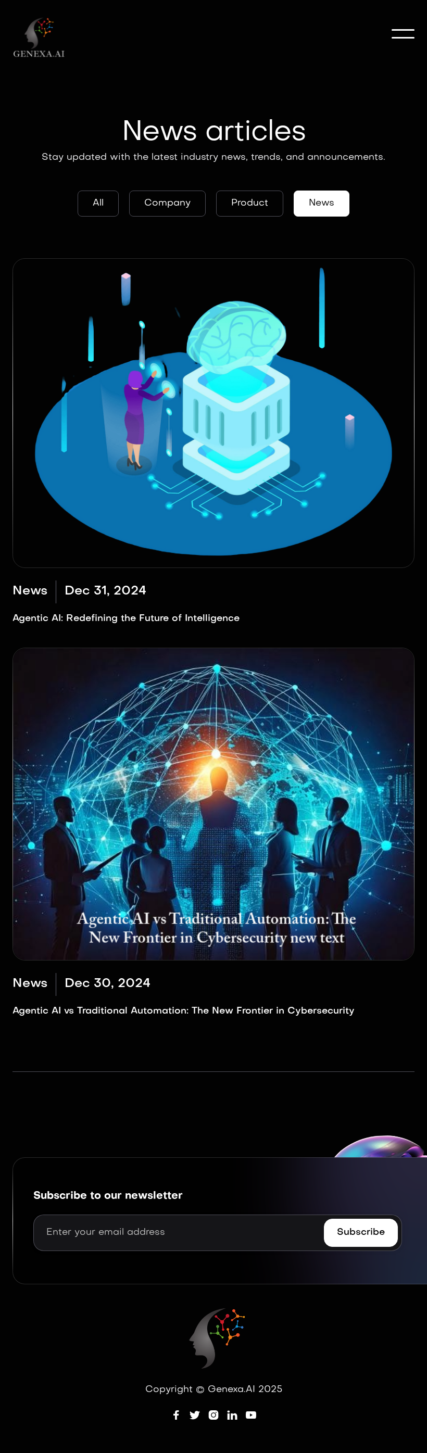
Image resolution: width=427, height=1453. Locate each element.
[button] (403, 34)
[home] (40, 34)
